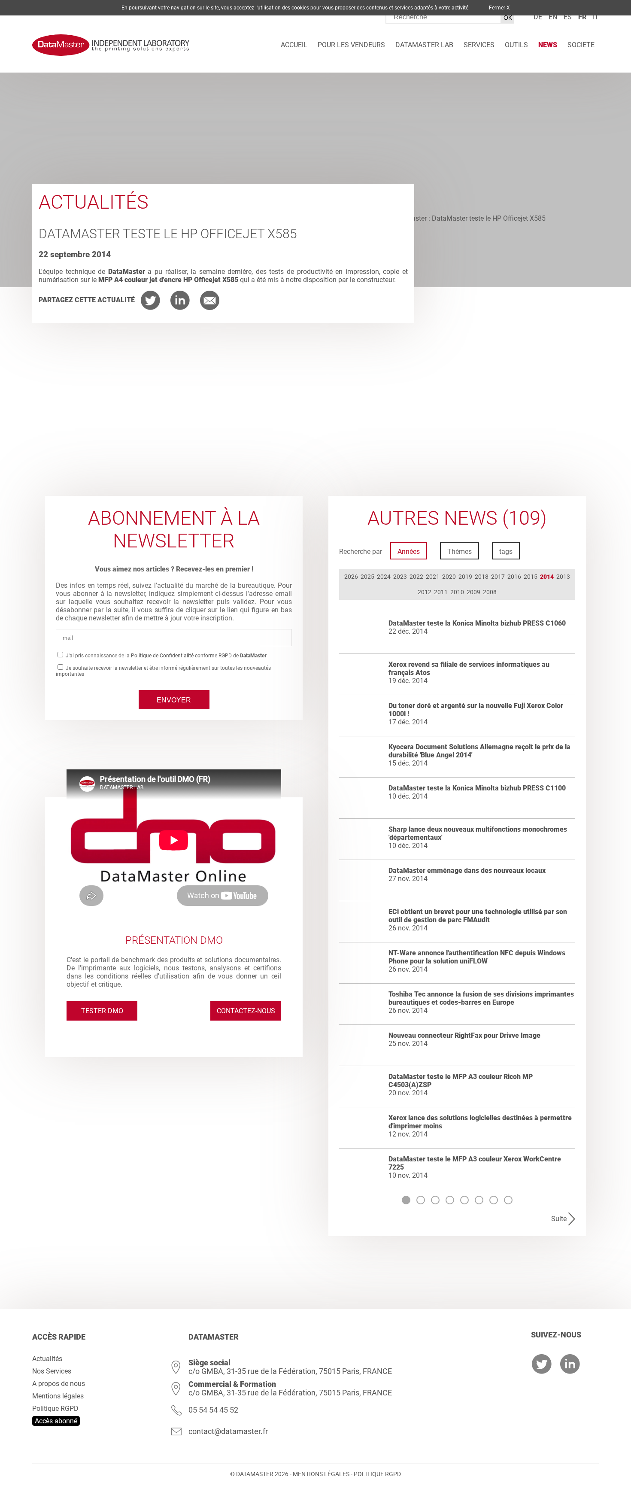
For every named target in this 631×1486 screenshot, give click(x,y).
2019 (465, 576)
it (596, 17)
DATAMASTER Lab (424, 45)
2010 (457, 592)
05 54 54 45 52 (213, 1409)
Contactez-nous (246, 1011)
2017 (498, 576)
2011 (441, 592)
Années (408, 551)
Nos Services (51, 1371)
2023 (400, 576)
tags (506, 551)
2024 (384, 576)
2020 (449, 576)
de (538, 17)
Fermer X (499, 8)
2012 (424, 592)
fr (582, 17)
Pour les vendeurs (351, 45)
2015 (530, 576)
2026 (351, 576)
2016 (514, 576)
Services (479, 45)
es (568, 17)
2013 (563, 576)
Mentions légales (58, 1396)
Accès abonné (56, 1421)
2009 (473, 592)
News (547, 45)
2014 (547, 576)
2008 (490, 592)
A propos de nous (58, 1384)
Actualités (47, 1359)
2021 (433, 576)
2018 (481, 576)
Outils (516, 45)
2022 (416, 576)
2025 (367, 576)
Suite (559, 1219)
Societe (581, 45)
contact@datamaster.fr (228, 1431)
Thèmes (459, 551)
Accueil (294, 45)
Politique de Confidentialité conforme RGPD (181, 656)
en (553, 17)
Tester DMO (102, 1011)
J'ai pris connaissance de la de (165, 656)
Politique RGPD (55, 1408)
